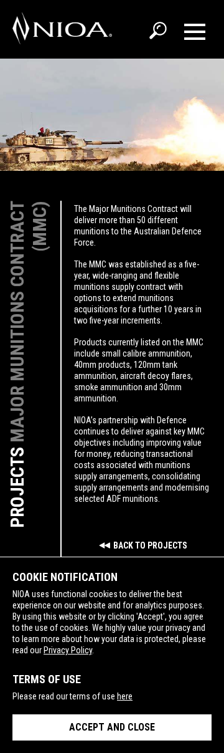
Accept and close (112, 727)
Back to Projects (150, 545)
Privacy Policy (68, 650)
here (125, 696)
